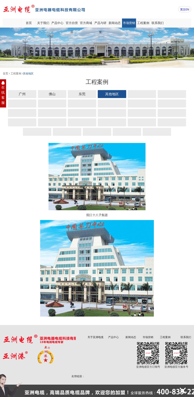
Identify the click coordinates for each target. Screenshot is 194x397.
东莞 (82, 94)
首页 (29, 23)
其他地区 (28, 73)
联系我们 (158, 23)
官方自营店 (72, 24)
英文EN (184, 9)
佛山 (52, 94)
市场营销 (129, 23)
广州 (22, 94)
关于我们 (43, 23)
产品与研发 (100, 24)
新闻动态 (115, 23)
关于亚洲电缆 (95, 337)
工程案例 (143, 23)
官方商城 (86, 23)
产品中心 (57, 23)
